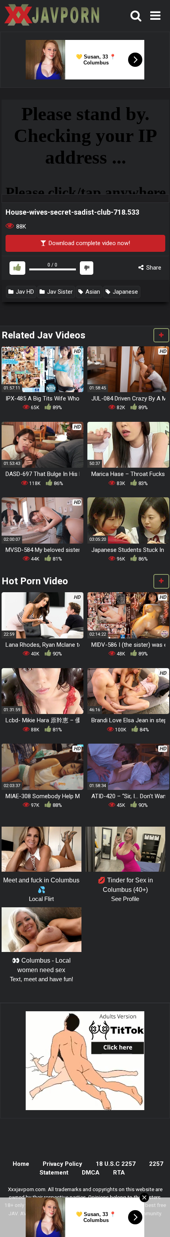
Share (153, 267)
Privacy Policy (62, 1163)
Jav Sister (59, 291)
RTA (119, 1172)
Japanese (124, 291)
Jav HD (24, 291)
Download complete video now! (88, 243)
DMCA (91, 1172)
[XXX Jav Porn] (51, 16)
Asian (92, 291)
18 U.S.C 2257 (116, 1163)
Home (21, 1163)
